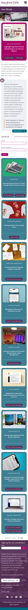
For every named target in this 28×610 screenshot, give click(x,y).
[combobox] (12, 143)
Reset (4, 154)
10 (18, 538)
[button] (25, 2)
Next (21, 538)
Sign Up (24, 548)
